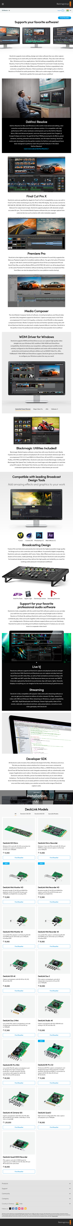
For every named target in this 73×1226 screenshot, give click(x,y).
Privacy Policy (55, 1216)
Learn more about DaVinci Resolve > (36, 149)
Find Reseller (64, 18)
